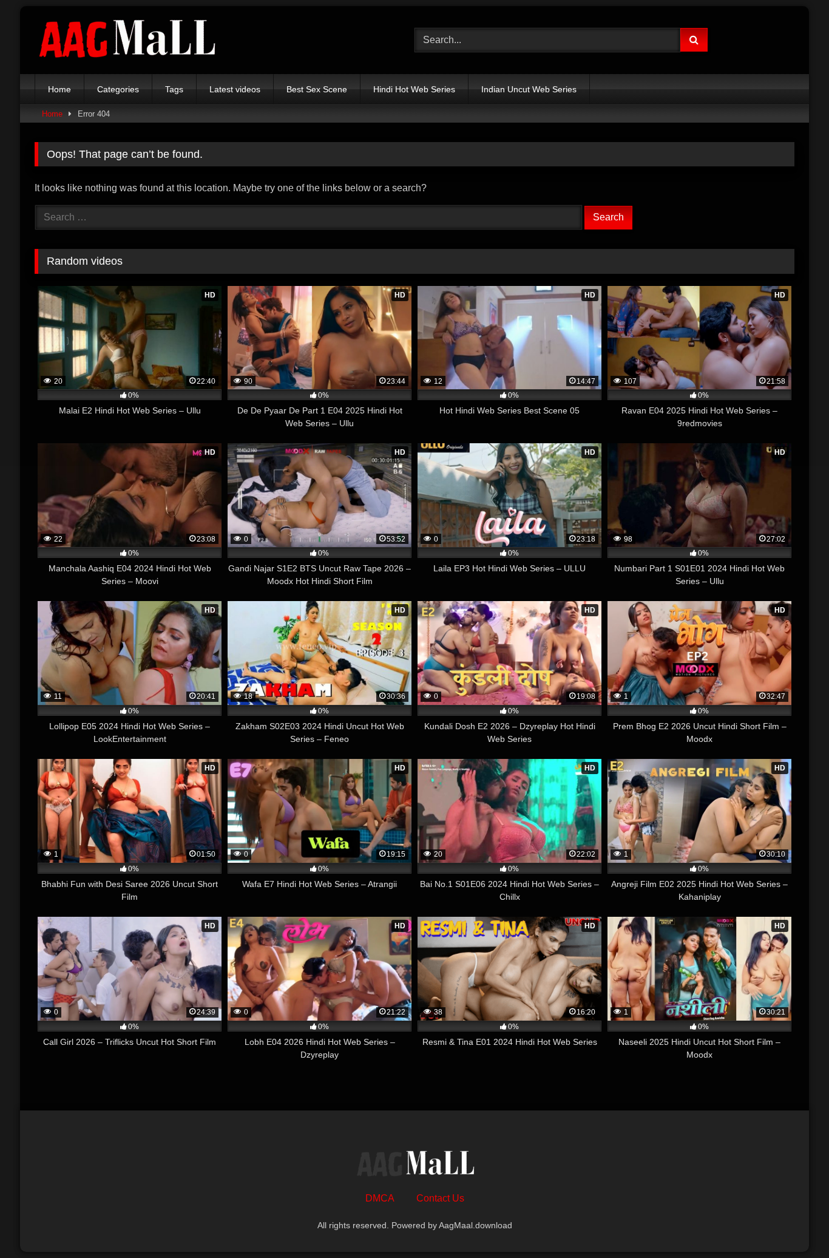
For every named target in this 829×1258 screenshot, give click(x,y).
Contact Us (440, 1198)
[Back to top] (791, 1222)
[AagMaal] (414, 1165)
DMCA (379, 1198)
